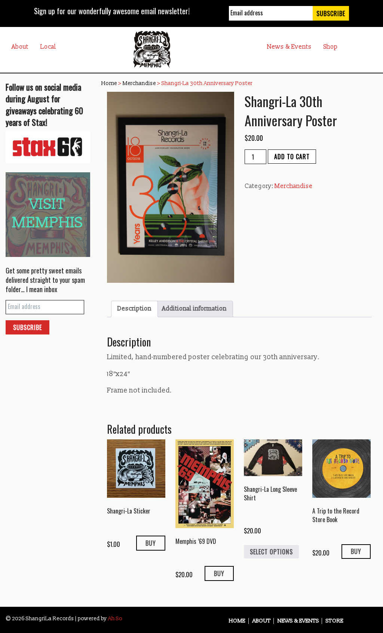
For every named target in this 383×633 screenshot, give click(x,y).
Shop (331, 47)
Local (48, 47)
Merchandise (139, 83)
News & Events (289, 47)
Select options (271, 551)
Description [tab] (134, 308)
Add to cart (292, 156)
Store (334, 621)
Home (109, 83)
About (20, 47)
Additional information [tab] (194, 308)
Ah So (115, 618)
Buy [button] (150, 543)
